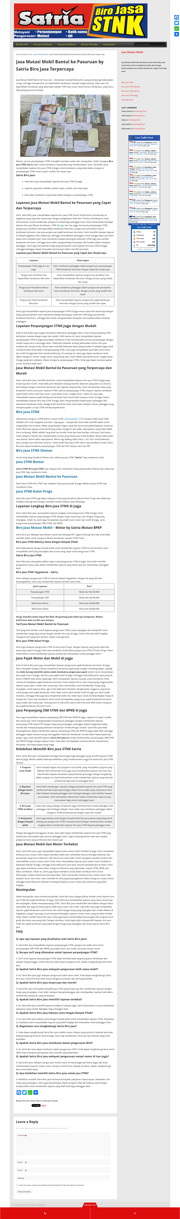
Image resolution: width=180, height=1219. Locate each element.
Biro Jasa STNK (22, 44)
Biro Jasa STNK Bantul (67, 44)
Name (22, 1163)
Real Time (143, 224)
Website (21, 1178)
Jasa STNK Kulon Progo (34, 491)
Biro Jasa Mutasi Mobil (34, 528)
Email (22, 1171)
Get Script (135, 224)
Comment (22, 1136)
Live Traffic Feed (144, 138)
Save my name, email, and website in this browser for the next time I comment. (51, 1185)
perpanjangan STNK (74, 419)
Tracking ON (152, 224)
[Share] (176, 34)
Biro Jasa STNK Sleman (43, 44)
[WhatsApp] (176, 28)
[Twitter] (176, 23)
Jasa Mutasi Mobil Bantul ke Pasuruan (46, 477)
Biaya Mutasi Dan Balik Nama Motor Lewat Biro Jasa (143, 219)
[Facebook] (176, 17)
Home (29, 54)
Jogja (61, 225)
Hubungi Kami (109, 44)
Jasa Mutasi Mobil (41, 54)
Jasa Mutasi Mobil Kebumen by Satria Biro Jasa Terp (141, 169)
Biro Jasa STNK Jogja (89, 44)
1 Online (139, 249)
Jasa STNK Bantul (30, 462)
